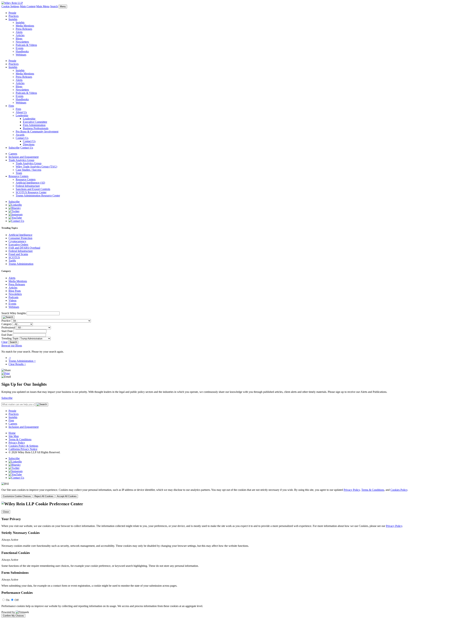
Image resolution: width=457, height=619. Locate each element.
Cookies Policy (398, 489)
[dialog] (228, 493)
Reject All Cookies (43, 496)
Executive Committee (35, 121)
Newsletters (22, 41)
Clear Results (17, 364)
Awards (20, 134)
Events (19, 48)
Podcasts (13, 297)
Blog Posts (15, 290)
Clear (4, 341)
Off (17, 599)
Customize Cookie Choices (17, 496)
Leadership (22, 115)
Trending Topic (10, 338)
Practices (14, 16)
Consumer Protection (20, 238)
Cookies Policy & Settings (23, 445)
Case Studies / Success (28, 169)
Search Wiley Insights (13, 313)
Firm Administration (34, 125)
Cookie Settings (10, 6)
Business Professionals (35, 128)
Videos (12, 300)
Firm (11, 105)
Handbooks (22, 51)
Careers (13, 153)
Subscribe (14, 147)
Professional (8, 327)
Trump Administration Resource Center (38, 195)
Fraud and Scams (18, 254)
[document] (228, 559)
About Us (21, 112)
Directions (28, 144)
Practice (5, 320)
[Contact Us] (16, 220)
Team (19, 173)
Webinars (21, 54)
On (7, 599)
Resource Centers (18, 176)
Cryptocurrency (17, 241)
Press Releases (24, 28)
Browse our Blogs (11, 345)
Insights (13, 19)
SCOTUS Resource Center (31, 192)
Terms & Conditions (20, 439)
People (12, 12)
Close (6, 511)
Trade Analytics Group (21, 160)
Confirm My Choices (13, 615)
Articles (20, 35)
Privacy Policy (17, 442)
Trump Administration (21, 263)
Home (12, 432)
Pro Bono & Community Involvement (37, 131)
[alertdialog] (228, 559)
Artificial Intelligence (20, 234)
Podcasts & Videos (26, 44)
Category (6, 324)
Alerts (19, 32)
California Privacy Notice (23, 449)
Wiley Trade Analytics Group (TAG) (36, 166)
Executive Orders (18, 244)
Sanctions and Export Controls (33, 189)
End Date (6, 334)
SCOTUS (14, 257)
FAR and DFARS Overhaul (24, 247)
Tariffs (12, 260)
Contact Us (22, 137)
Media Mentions (25, 25)
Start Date (7, 331)
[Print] (5, 373)
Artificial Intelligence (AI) (30, 182)
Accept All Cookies (67, 496)
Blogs (19, 38)
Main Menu (42, 6)
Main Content (28, 6)
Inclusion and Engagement (24, 156)
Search (54, 6)
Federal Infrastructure (28, 185)
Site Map (14, 436)
